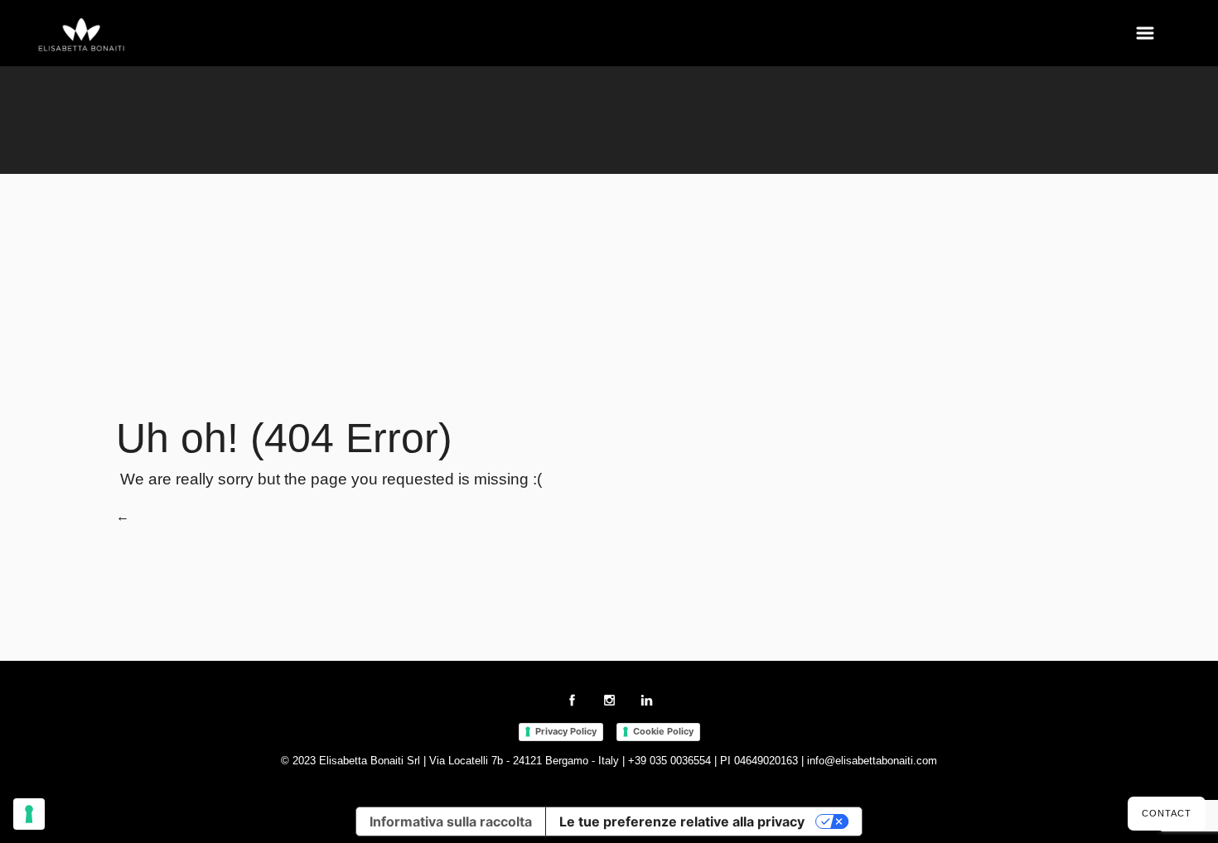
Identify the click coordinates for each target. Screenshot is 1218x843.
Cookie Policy (663, 731)
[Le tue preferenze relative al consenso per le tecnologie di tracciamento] (29, 814)
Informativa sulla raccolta (451, 821)
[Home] (82, 35)
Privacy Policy (566, 731)
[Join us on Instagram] (609, 703)
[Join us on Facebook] (572, 703)
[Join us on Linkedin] (646, 703)
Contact (1166, 813)
